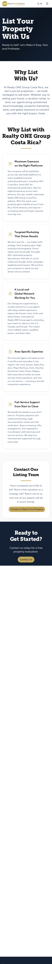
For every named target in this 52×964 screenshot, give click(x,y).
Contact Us (26, 559)
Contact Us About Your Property (27, 509)
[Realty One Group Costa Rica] (13, 3)
